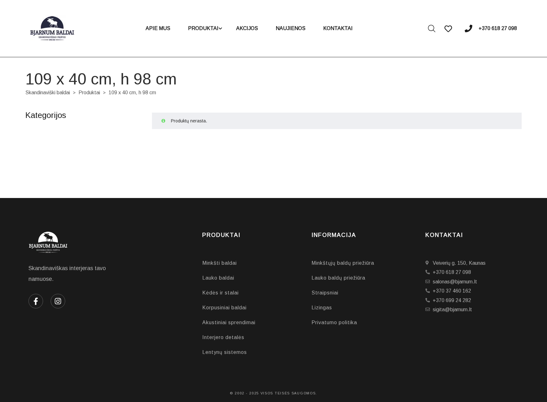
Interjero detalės (223, 337)
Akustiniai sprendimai (228, 322)
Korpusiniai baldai (224, 307)
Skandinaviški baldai (47, 92)
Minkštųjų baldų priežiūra (342, 263)
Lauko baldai (218, 278)
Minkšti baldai (219, 263)
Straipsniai (324, 292)
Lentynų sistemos (224, 352)
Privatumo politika (334, 322)
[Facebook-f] (35, 301)
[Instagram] (58, 301)
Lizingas (321, 307)
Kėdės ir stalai (220, 292)
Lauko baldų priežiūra (338, 278)
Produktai (89, 92)
